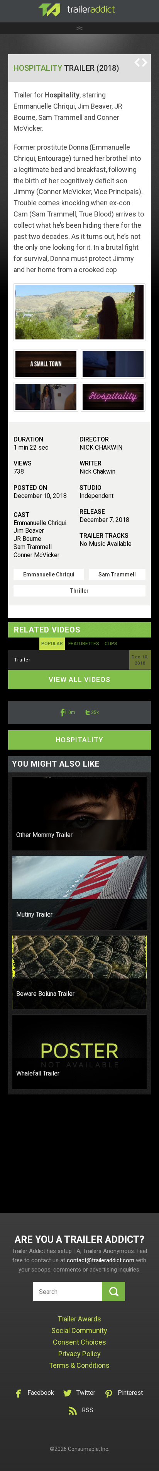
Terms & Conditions (79, 1365)
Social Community (79, 1330)
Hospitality (38, 68)
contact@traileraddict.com (100, 1260)
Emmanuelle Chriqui (48, 574)
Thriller (79, 591)
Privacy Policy (79, 1354)
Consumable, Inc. (88, 1449)
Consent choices (79, 1342)
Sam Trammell (117, 574)
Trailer (22, 660)
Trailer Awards (79, 1319)
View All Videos (79, 679)
